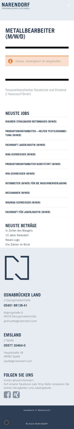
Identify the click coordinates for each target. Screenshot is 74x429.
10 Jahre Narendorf (17, 235)
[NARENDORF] (15, 5)
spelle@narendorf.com (18, 361)
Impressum (29, 410)
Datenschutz (44, 410)
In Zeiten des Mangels (19, 230)
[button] (6, 422)
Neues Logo (12, 240)
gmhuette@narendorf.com (20, 321)
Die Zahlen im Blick (17, 245)
